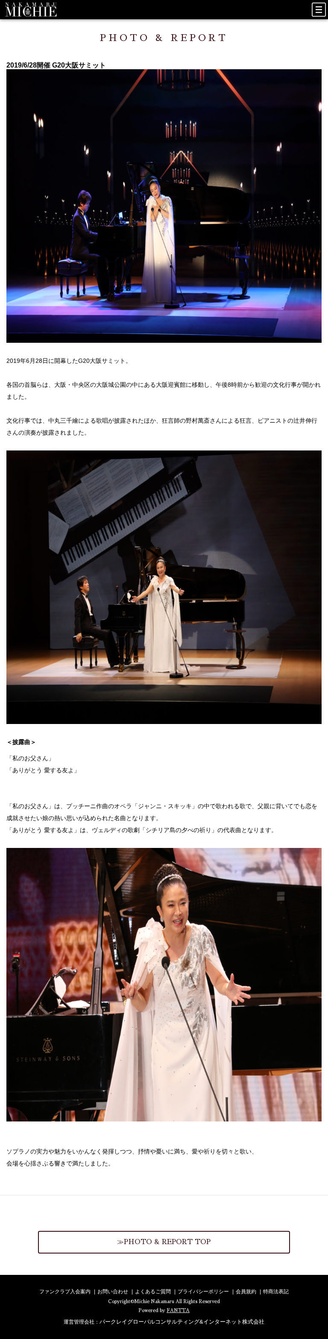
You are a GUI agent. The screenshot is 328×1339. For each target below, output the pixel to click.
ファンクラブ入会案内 (65, 1292)
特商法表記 (276, 1292)
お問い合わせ (112, 1292)
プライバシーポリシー (203, 1292)
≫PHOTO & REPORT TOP (164, 1242)
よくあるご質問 (153, 1292)
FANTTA (178, 1310)
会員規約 (246, 1292)
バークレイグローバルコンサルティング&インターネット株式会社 (182, 1321)
